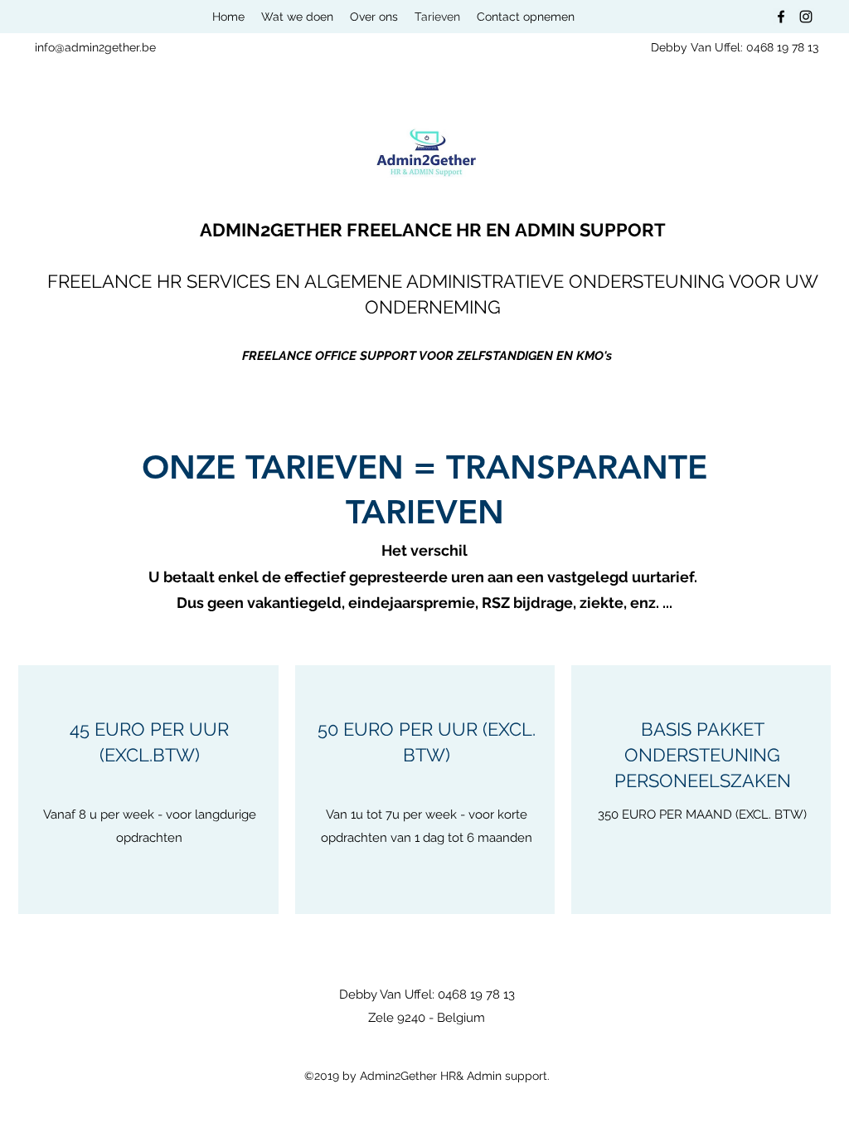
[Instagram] (806, 16)
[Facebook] (781, 16)
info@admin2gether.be (95, 47)
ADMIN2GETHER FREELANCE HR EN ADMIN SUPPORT (433, 230)
